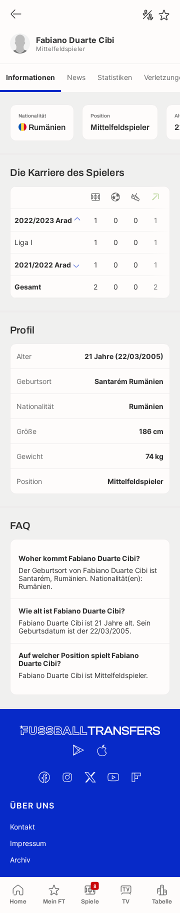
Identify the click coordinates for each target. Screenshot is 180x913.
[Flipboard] (136, 777)
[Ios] (101, 750)
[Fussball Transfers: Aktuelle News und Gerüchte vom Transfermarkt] (90, 730)
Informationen (30, 77)
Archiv (20, 860)
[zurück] (16, 15)
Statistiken (115, 77)
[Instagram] (67, 777)
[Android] (78, 750)
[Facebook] (44, 777)
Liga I (23, 242)
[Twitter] (90, 777)
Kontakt (22, 826)
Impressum (28, 843)
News (76, 77)
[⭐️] (164, 15)
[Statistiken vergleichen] (148, 15)
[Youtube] (113, 777)
